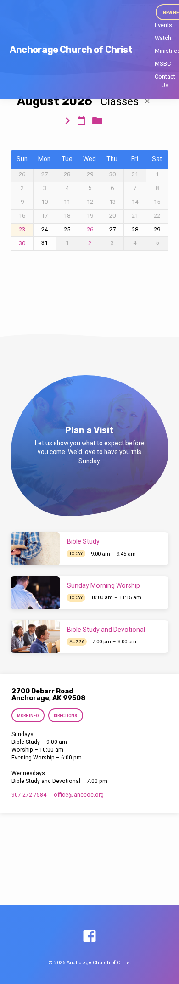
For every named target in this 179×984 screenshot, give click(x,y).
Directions (65, 716)
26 (90, 229)
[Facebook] (89, 936)
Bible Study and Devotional (106, 629)
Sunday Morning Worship (103, 585)
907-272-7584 (28, 795)
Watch (163, 37)
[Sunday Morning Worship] (35, 592)
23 (22, 229)
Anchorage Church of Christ (71, 49)
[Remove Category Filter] (147, 101)
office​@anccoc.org (79, 795)
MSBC (163, 63)
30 (22, 243)
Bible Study (83, 541)
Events (163, 25)
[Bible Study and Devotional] (35, 636)
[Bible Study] (35, 548)
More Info (28, 716)
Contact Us (165, 81)
